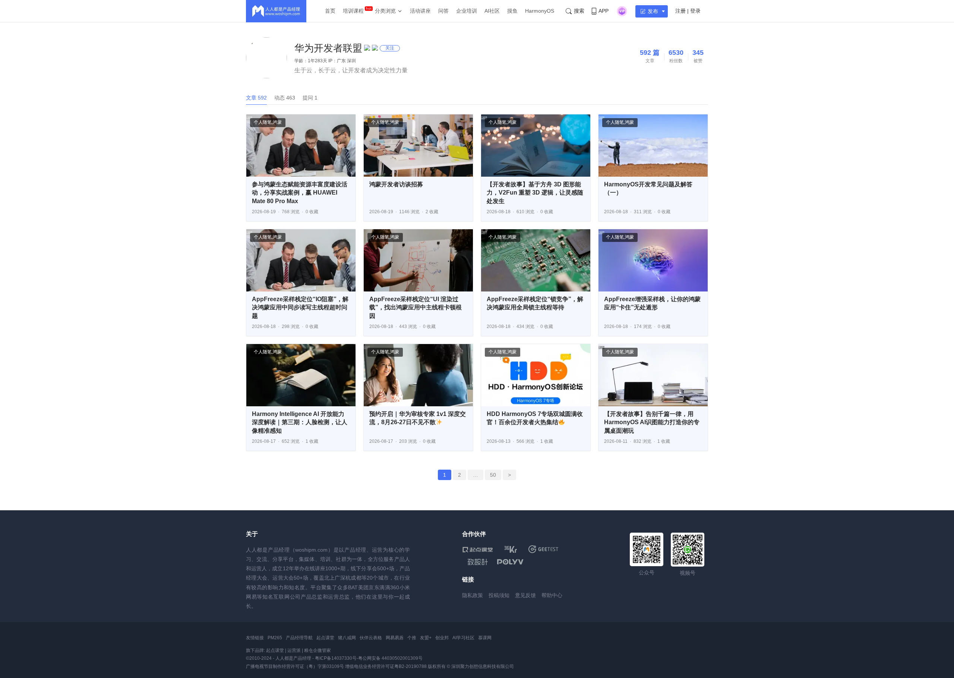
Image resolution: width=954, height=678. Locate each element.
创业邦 (442, 637)
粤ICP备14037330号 (336, 658)
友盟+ (426, 637)
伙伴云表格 (371, 637)
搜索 (579, 11)
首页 (330, 11)
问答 (443, 11)
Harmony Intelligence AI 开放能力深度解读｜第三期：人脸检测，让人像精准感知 (299, 422)
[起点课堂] (477, 549)
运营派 (294, 650)
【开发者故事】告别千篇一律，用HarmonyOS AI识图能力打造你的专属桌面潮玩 (651, 422)
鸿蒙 (277, 122)
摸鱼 (512, 11)
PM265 (275, 637)
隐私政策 (472, 595)
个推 (411, 637)
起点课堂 (325, 637)
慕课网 (485, 637)
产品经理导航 (299, 637)
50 (493, 475)
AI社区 (492, 11)
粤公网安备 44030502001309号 (390, 658)
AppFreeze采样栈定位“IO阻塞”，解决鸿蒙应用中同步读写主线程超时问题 (300, 307)
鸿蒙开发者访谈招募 (396, 184)
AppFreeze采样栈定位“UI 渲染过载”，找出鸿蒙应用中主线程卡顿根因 (415, 307)
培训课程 (353, 11)
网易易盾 (395, 637)
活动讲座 (420, 11)
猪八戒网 (347, 637)
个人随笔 (263, 122)
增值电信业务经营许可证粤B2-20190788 (386, 666)
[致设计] (478, 562)
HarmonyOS (539, 11)
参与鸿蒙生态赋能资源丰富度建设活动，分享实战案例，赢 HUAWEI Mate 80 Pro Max (299, 192)
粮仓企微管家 (317, 650)
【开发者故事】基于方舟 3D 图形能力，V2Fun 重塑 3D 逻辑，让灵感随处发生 (535, 192)
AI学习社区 (463, 637)
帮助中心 (551, 595)
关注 (389, 48)
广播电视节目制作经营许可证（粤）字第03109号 (295, 666)
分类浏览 (385, 11)
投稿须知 (499, 595)
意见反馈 (525, 595)
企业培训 (466, 11)
